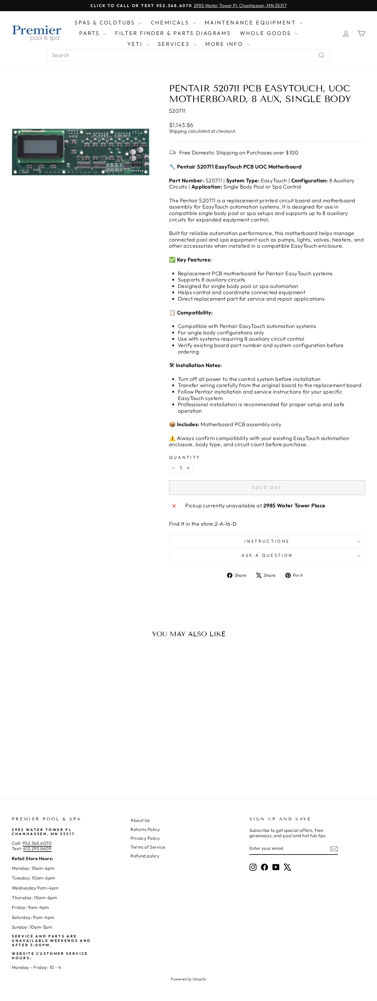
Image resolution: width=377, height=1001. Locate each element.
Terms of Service (147, 847)
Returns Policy (145, 829)
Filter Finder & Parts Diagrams (173, 33)
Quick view (53, 729)
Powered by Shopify (188, 979)
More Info (225, 44)
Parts (90, 33)
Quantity (185, 457)
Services (175, 44)
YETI (136, 44)
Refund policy (144, 856)
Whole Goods (266, 33)
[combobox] (188, 55)
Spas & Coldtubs (106, 22)
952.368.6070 (37, 843)
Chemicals (171, 22)
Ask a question (267, 555)
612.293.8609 (37, 848)
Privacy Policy (145, 838)
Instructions (267, 541)
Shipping (178, 131)
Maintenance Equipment (251, 22)
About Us (140, 820)
